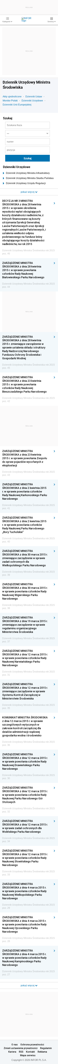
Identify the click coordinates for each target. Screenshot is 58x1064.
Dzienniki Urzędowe (32, 100)
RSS (21, 1051)
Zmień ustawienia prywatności (20, 1048)
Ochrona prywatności (32, 1044)
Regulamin (46, 1048)
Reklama (42, 1051)
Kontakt (30, 1051)
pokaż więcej (28, 985)
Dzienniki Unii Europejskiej (17, 104)
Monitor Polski (10, 100)
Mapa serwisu (27, 1055)
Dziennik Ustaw (33, 96)
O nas (14, 1044)
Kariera (12, 1051)
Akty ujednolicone (12, 96)
